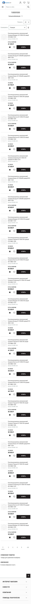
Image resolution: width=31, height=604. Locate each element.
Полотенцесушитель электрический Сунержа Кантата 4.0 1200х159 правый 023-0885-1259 (18, 505)
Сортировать (4, 27)
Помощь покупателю (11, 598)
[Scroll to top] (28, 576)
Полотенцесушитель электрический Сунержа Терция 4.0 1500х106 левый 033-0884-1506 (18, 402)
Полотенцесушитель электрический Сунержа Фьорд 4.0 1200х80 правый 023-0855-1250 (19, 55)
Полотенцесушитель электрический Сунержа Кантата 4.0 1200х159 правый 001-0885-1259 (18, 382)
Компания (7, 592)
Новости (6, 587)
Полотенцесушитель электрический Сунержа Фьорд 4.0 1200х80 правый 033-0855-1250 (19, 198)
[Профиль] (20, 3)
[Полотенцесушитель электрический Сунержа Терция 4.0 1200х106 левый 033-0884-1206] (4, 469)
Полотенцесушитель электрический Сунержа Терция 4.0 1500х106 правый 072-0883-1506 (18, 96)
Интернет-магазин (10, 582)
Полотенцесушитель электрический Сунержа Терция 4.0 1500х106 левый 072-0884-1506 (18, 341)
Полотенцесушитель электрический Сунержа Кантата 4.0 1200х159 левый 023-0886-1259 (18, 116)
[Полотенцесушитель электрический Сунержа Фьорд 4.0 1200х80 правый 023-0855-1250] (4, 61)
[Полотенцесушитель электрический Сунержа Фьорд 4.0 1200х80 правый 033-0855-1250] (4, 204)
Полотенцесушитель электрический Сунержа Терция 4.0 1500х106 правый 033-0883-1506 (18, 423)
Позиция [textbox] (12, 27)
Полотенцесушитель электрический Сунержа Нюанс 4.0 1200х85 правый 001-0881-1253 (19, 76)
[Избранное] (24, 3)
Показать (20, 22)
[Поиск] (28, 7)
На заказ (10, 82)
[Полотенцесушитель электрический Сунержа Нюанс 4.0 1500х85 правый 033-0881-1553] (4, 183)
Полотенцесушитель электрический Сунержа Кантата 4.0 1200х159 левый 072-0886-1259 (18, 137)
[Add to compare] (10, 47)
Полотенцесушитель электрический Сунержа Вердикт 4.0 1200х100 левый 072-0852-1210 (18, 35)
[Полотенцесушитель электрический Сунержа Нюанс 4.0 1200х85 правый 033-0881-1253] (4, 449)
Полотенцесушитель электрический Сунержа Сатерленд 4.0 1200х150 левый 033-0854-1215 (19, 280)
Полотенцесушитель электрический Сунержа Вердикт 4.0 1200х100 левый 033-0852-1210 (18, 300)
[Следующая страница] (28, 547)
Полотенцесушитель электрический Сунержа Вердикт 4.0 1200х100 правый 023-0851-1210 (18, 219)
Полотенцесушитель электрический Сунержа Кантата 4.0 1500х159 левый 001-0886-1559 (18, 259)
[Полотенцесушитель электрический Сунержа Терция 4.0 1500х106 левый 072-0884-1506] (4, 347)
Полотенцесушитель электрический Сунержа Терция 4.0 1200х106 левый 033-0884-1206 (18, 464)
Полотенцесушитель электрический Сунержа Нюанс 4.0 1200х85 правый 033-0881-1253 (19, 443)
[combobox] (17, 7)
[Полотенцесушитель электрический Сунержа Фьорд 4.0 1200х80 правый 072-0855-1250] (4, 326)
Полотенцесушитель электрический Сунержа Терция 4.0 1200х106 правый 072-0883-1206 (18, 239)
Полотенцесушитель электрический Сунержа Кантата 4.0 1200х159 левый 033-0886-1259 (18, 362)
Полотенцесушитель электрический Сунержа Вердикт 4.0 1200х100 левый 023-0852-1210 (18, 525)
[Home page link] (6, 2)
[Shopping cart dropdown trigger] (28, 3)
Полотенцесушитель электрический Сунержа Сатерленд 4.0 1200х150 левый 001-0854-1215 (19, 484)
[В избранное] (14, 47)
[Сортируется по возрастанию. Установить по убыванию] (28, 27)
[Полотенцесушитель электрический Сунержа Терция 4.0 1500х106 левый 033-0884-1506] (4, 408)
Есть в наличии (12, 42)
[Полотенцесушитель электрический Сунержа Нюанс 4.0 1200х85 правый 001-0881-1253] (4, 81)
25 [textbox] (25, 22)
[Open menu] (3, 7)
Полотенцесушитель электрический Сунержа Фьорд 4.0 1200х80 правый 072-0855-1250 (19, 321)
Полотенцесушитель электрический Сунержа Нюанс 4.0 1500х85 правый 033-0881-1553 (19, 178)
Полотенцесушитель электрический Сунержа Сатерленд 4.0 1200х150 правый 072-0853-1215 (18, 157)
